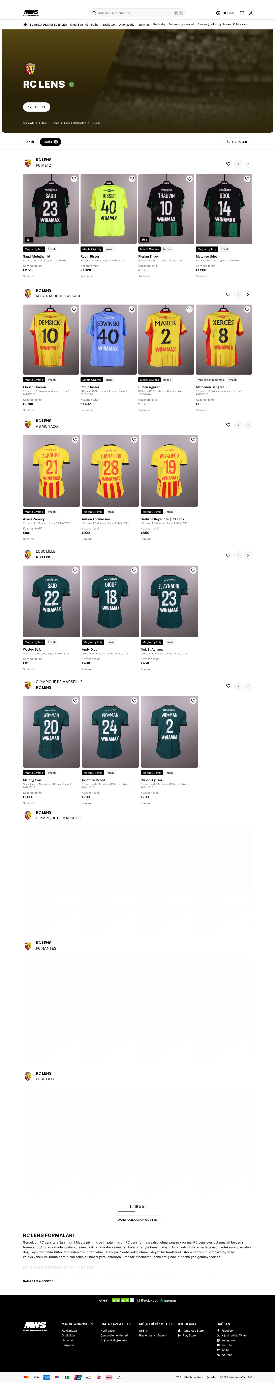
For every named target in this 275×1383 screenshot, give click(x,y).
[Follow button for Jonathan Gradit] (134, 701)
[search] (137, 12)
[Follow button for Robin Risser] (132, 179)
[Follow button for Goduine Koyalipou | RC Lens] (193, 440)
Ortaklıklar (68, 1335)
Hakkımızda (69, 1330)
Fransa (55, 123)
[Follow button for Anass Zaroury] (75, 440)
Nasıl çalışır (107, 1330)
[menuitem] (225, 12)
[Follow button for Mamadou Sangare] (247, 309)
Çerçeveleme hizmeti (114, 1335)
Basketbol (109, 24)
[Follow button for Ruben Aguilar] (189, 309)
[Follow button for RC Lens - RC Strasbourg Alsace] (228, 294)
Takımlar (144, 24)
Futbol (95, 24)
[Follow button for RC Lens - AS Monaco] (228, 424)
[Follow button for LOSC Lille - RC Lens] (228, 555)
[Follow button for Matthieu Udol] (247, 179)
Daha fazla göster (38, 1281)
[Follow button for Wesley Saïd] (75, 570)
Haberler (67, 1340)
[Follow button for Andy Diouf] (134, 570)
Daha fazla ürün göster (137, 1219)
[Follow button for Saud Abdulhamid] (74, 179)
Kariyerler (68, 1345)
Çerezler (211, 1377)
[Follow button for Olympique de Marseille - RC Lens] (228, 685)
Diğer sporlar (127, 24)
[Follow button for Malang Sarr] (75, 701)
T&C (178, 1377)
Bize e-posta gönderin (153, 1335)
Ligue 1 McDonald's (75, 123)
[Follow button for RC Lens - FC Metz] (228, 163)
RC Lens (95, 123)
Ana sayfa (28, 123)
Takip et (39, 107)
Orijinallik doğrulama (113, 1340)
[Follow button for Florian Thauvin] (189, 179)
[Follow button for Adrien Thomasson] (134, 440)
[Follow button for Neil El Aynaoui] (193, 570)
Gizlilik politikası (193, 1377)
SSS (142, 1330)
